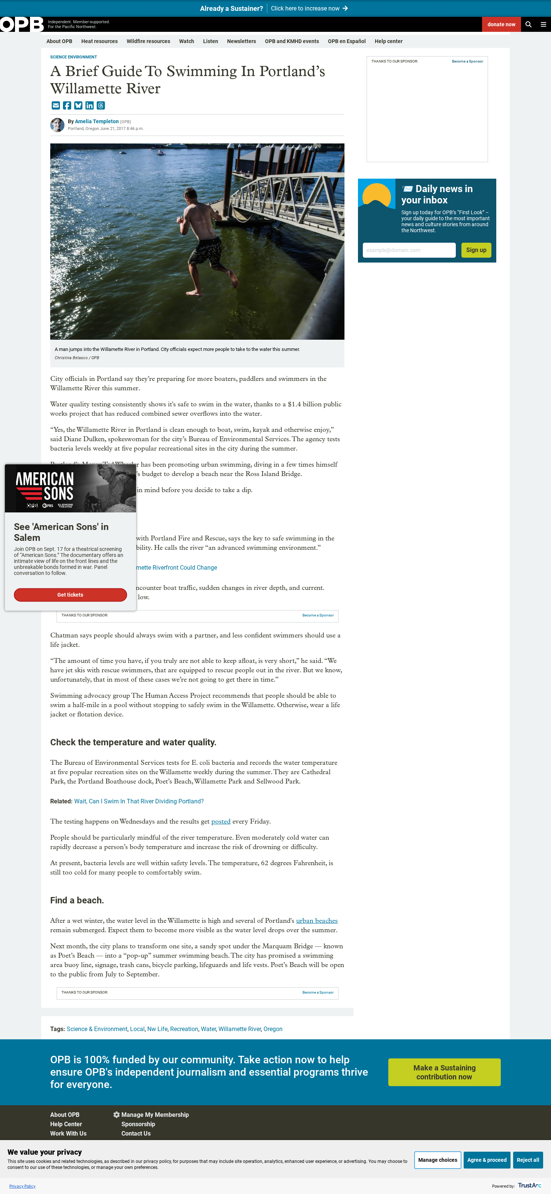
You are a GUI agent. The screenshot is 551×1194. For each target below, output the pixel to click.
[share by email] (55, 105)
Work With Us (68, 1133)
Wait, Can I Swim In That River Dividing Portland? (139, 801)
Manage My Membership (155, 1114)
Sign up (476, 250)
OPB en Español (347, 41)
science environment (73, 57)
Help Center (66, 1124)
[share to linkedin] (89, 105)
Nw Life (157, 1029)
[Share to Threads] (100, 105)
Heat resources (99, 41)
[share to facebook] (67, 105)
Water (208, 1029)
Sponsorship (138, 1124)
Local (137, 1029)
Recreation (184, 1029)
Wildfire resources (148, 41)
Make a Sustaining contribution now (444, 1072)
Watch (186, 41)
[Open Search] (528, 24)
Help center (389, 41)
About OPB (59, 41)
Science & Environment (97, 1029)
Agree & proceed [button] (487, 1160)
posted (221, 821)
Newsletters (241, 41)
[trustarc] (529, 1186)
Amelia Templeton (97, 121)
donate (501, 24)
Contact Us (136, 1133)
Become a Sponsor (318, 615)
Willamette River (240, 1029)
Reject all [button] (528, 1160)
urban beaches (317, 921)
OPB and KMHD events (292, 41)
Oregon (273, 1029)
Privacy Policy (22, 1186)
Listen (210, 41)
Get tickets (70, 595)
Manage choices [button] (437, 1160)
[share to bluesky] (78, 105)
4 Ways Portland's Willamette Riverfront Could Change (145, 567)
